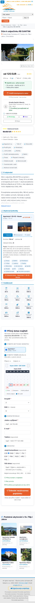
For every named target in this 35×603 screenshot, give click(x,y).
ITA (23, 453)
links (17, 598)
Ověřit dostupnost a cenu (18, 93)
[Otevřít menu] (2, 1)
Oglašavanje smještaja (21, 588)
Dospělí (7, 399)
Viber (26, 116)
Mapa (18, 121)
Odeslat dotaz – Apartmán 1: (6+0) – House (18, 276)
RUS (17, 456)
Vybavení (8, 235)
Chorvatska (20, 594)
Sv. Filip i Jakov (22, 25)
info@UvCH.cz (17, 585)
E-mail (7, 429)
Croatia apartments (18, 596)
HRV (23, 456)
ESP (6, 456)
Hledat (6, 21)
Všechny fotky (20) (28, 66)
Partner (13, 598)
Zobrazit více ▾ (6, 206)
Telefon (11, 437)
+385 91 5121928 (11, 113)
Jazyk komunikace (15, 450)
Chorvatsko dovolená (10, 594)
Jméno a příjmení (11, 420)
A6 (12, 78)
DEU (18, 453)
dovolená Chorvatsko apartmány (21, 592)
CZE (6, 453)
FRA (11, 456)
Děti (9, 407)
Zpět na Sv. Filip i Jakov (10, 137)
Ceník (28, 235)
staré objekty (7, 598)
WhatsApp (12, 116)
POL (6, 459)
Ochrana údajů (23, 583)
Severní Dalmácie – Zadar (8, 25)
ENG (12, 453)
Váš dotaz (12, 463)
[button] (17, 130)
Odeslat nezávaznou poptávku (18, 492)
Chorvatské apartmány (17, 600)
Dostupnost (19, 235)
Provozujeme (8, 592)
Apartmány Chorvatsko (25, 598)
